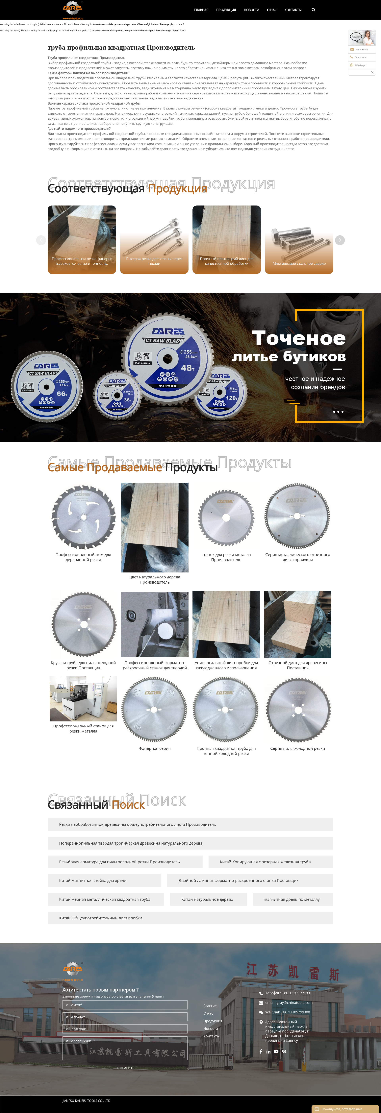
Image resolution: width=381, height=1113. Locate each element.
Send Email (362, 49)
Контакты (211, 1036)
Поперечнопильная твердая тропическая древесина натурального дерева (130, 843)
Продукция (212, 1021)
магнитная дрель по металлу (292, 899)
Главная (210, 1006)
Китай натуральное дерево (207, 899)
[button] (340, 240)
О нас (208, 1013)
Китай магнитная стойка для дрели (92, 880)
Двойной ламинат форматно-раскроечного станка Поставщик (238, 880)
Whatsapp (360, 65)
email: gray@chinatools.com (289, 1002)
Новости (210, 1028)
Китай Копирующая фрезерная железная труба (265, 861)
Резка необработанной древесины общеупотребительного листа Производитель (137, 824)
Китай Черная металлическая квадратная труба (104, 899)
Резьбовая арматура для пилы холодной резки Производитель (119, 861)
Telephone (361, 57)
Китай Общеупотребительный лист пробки (100, 918)
